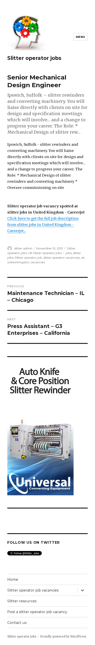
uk (83, 257)
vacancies (37, 262)
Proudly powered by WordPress (63, 636)
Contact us (17, 623)
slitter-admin (23, 248)
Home (12, 579)
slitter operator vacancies (61, 257)
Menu (80, 37)
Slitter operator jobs (34, 58)
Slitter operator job (28, 257)
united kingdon (18, 262)
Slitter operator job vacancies (33, 590)
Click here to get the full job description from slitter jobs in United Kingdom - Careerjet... (42, 224)
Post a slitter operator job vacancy (37, 612)
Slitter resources (21, 601)
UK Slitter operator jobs (45, 253)
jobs (69, 253)
